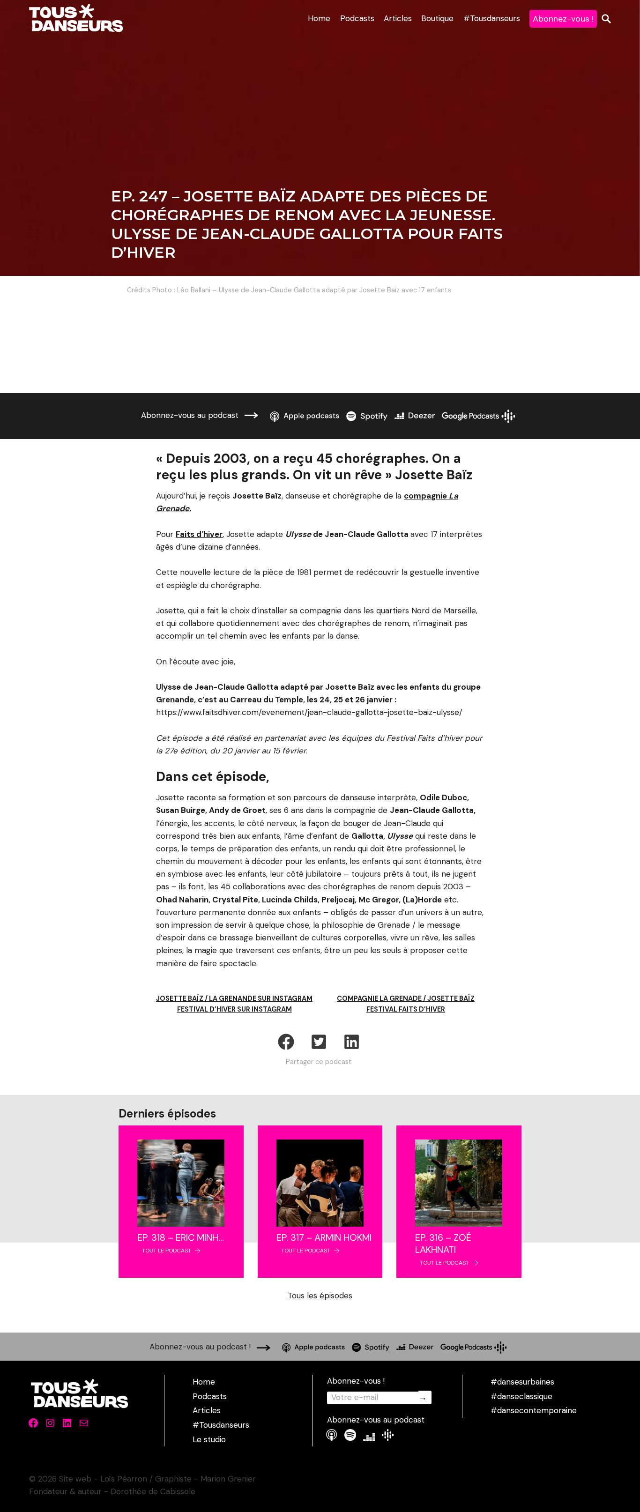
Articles (398, 18)
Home (319, 18)
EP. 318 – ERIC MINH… (180, 1237)
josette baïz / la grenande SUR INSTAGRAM (234, 998)
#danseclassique (521, 1396)
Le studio (209, 1439)
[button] (286, 1042)
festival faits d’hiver (405, 1009)
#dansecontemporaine (534, 1410)
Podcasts (357, 18)
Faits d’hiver (199, 534)
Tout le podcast (166, 1250)
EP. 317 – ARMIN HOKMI (324, 1237)
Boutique (437, 18)
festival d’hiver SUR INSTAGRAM (234, 1009)
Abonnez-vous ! (563, 18)
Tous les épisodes (320, 1295)
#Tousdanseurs (491, 18)
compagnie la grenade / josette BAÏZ (406, 998)
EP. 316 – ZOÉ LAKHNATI (443, 1243)
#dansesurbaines (522, 1382)
